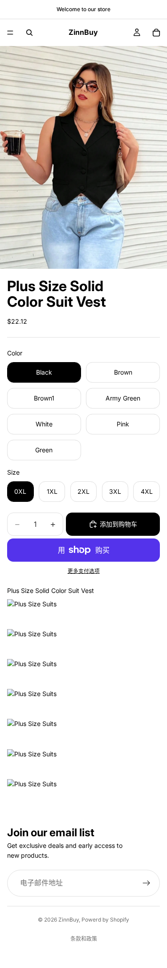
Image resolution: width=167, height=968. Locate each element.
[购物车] (156, 32)
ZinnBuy (68, 919)
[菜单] (10, 32)
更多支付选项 (84, 571)
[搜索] (29, 32)
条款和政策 (83, 938)
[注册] (146, 883)
